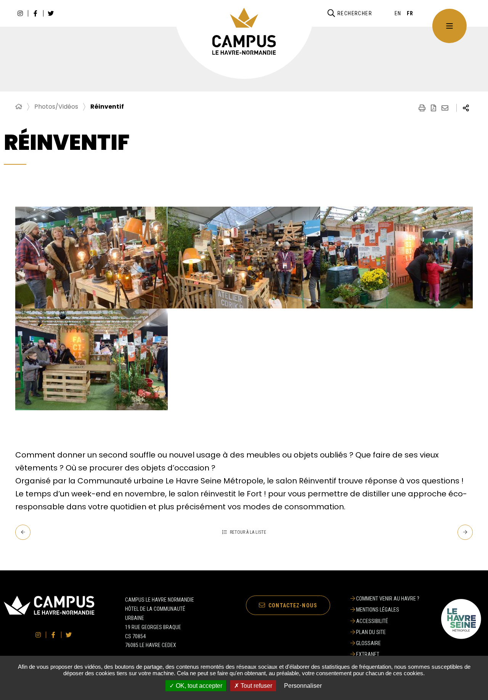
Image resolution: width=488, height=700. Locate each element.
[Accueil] (18, 106)
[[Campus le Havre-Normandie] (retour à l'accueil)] (49, 613)
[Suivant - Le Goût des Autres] (465, 532)
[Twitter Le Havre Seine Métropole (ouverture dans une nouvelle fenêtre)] (50, 13)
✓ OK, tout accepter (195, 685)
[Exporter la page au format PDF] (433, 108)
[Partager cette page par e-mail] (445, 108)
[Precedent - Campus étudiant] (22, 532)
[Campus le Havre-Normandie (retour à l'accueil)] (244, 32)
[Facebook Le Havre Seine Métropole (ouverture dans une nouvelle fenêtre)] (35, 13)
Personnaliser (303, 685)
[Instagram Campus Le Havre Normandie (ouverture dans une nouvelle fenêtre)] (20, 13)
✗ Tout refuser (253, 685)
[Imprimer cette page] (422, 108)
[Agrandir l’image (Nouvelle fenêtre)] (91, 257)
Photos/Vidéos (56, 106)
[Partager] (466, 108)
